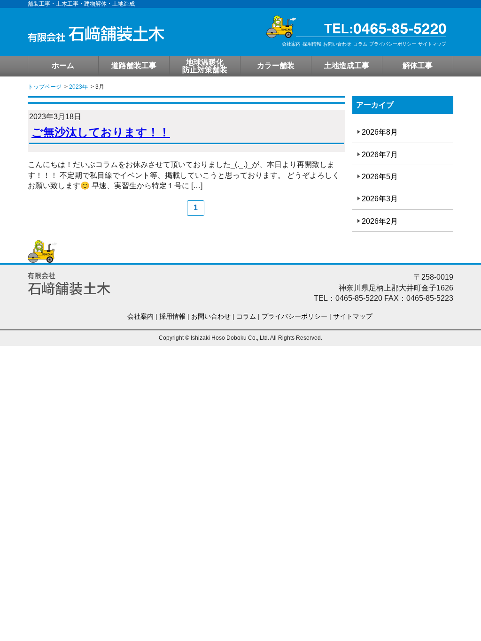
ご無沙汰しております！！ (100, 132)
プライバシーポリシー (392, 43)
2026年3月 (380, 199)
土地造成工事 (346, 65)
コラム (360, 43)
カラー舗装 (276, 65)
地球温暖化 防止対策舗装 (204, 66)
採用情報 (312, 43)
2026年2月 (380, 221)
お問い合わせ (337, 43)
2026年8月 (380, 132)
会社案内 (291, 43)
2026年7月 (380, 155)
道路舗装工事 (133, 65)
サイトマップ (432, 43)
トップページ (45, 87)
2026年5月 (380, 177)
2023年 (78, 87)
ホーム (63, 65)
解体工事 (418, 65)
